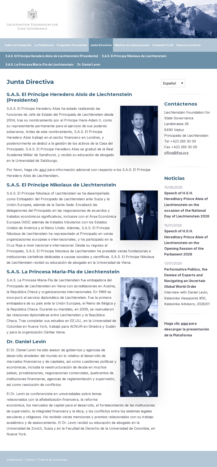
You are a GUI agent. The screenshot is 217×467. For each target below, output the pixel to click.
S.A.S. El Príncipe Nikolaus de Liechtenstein (134, 56)
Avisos (31, 459)
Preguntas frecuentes (72, 45)
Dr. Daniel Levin (88, 64)
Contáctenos (15, 459)
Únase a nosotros (188, 45)
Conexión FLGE (162, 45)
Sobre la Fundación (18, 45)
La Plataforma (44, 45)
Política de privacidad (52, 459)
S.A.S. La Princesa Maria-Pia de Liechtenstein (40, 64)
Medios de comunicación (132, 45)
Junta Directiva (101, 45)
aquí (42, 170)
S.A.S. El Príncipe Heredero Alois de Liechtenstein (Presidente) (52, 56)
